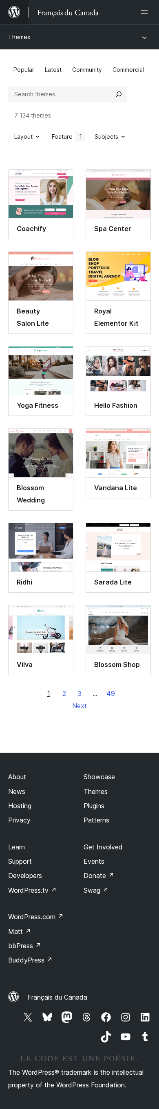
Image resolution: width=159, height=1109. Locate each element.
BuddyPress (30, 960)
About (17, 777)
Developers (25, 875)
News (16, 791)
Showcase (99, 777)
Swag (96, 890)
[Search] (118, 94)
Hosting (19, 806)
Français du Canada (57, 997)
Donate (99, 875)
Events (94, 861)
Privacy (19, 820)
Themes (19, 36)
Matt (19, 931)
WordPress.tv (32, 890)
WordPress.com (36, 917)
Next (79, 706)
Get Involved (103, 847)
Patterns (96, 820)
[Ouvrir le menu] (146, 12)
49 (110, 693)
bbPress (24, 946)
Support (20, 861)
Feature (67, 136)
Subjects (106, 136)
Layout (23, 136)
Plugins (94, 806)
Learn (16, 847)
